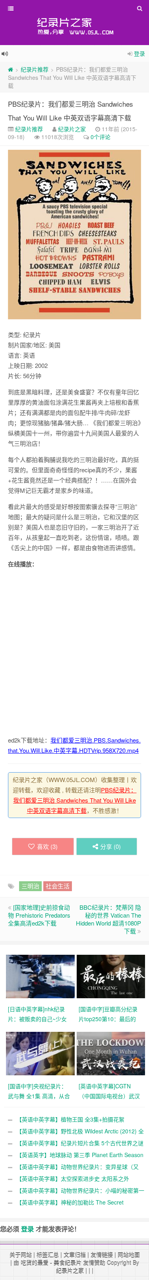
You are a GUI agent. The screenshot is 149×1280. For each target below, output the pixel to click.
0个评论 (100, 137)
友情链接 (102, 1255)
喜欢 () (47, 846)
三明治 (30, 886)
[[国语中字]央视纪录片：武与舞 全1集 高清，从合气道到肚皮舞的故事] (41, 1053)
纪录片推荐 (34, 69)
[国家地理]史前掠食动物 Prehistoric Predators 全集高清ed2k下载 (39, 915)
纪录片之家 (72, 129)
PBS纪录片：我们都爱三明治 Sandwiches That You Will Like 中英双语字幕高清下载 (75, 800)
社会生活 (58, 886)
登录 (139, 53)
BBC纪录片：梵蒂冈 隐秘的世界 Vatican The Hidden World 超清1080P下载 (108, 919)
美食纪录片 (67, 1263)
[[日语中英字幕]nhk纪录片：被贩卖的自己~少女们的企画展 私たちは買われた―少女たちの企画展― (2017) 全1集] (41, 976)
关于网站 (21, 1255)
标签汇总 (48, 1255)
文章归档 (75, 1255)
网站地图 (129, 1255)
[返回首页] (10, 69)
